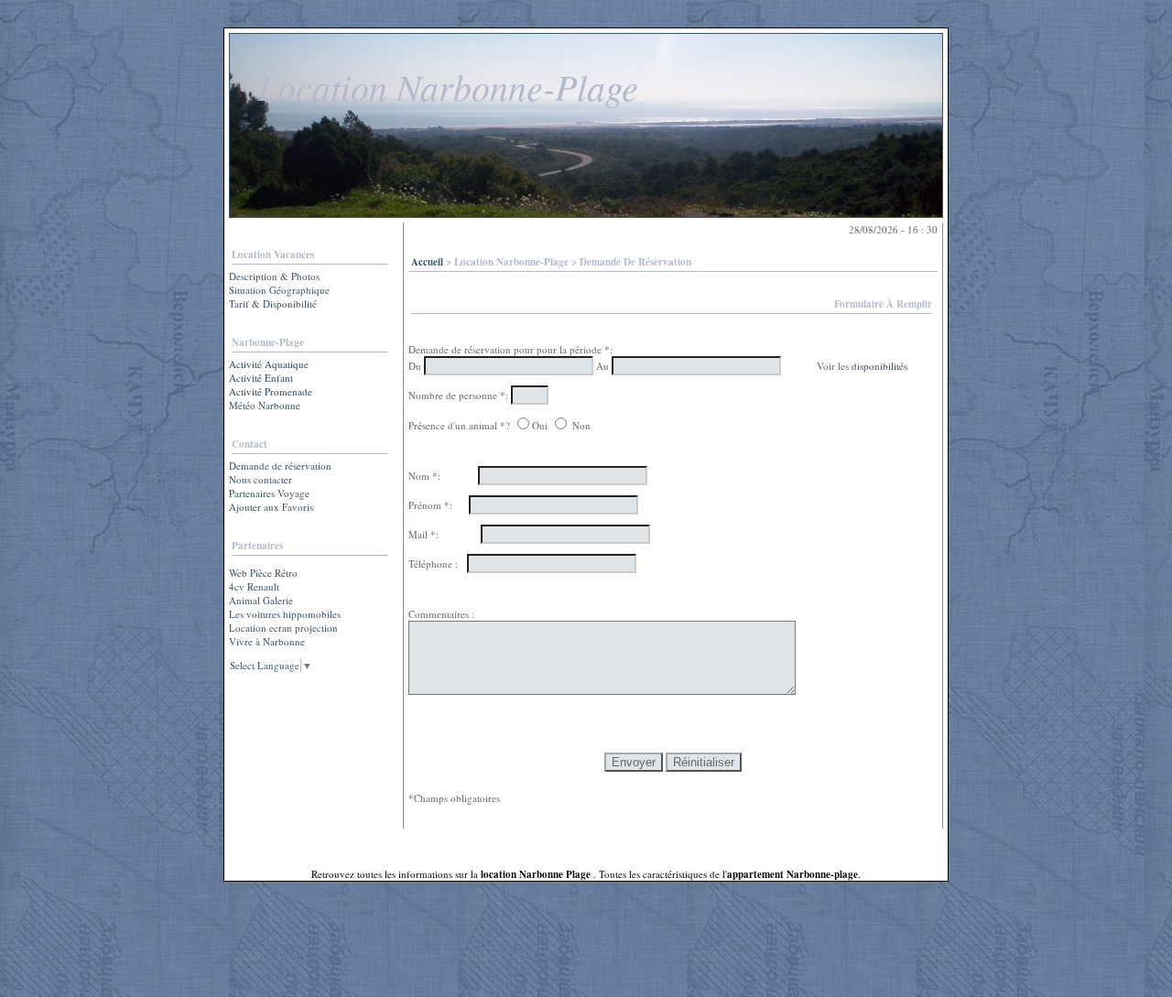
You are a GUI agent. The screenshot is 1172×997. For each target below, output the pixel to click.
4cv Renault (254, 586)
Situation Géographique (279, 290)
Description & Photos (274, 276)
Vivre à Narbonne (267, 641)
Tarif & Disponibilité (273, 303)
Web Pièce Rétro (263, 573)
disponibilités (879, 366)
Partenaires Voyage (269, 493)
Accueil (427, 262)
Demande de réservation (280, 465)
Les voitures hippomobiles (285, 614)
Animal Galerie (261, 600)
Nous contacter (260, 479)
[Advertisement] (286, 739)
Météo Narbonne (264, 405)
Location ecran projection (283, 627)
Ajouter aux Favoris (271, 507)
